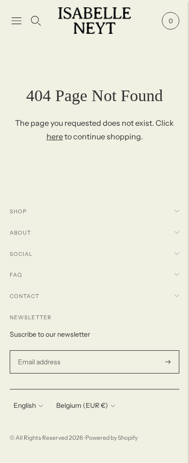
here (55, 136)
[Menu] (16, 20)
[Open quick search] (36, 20)
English (25, 405)
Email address (38, 350)
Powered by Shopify (111, 437)
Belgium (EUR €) (82, 405)
